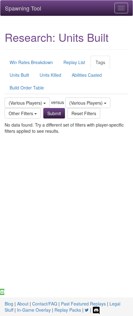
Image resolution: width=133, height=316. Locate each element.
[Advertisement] (66, 219)
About (22, 304)
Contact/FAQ (44, 304)
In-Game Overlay (34, 310)
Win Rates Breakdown (31, 62)
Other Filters (21, 113)
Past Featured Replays (83, 304)
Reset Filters (83, 113)
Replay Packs (67, 310)
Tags (100, 62)
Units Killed (50, 75)
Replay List (74, 62)
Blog (9, 304)
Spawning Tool (23, 8)
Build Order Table (27, 87)
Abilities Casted (87, 75)
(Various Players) (26, 103)
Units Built (19, 75)
